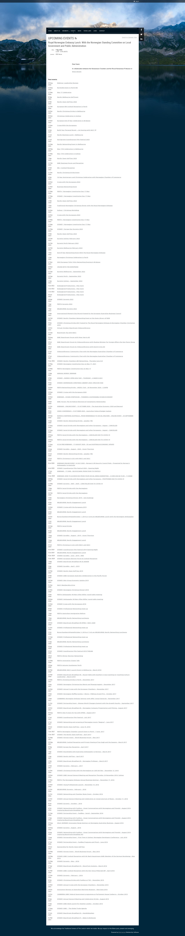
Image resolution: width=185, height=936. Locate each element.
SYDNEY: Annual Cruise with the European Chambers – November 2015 (82, 885)
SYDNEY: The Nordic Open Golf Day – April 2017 (74, 735)
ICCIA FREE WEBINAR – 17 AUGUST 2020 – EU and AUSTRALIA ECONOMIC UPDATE (85, 444)
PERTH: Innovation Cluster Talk (68, 661)
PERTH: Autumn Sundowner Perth (69, 665)
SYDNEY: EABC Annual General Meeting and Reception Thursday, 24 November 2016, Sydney (90, 775)
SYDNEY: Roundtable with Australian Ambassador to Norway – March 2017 (84, 752)
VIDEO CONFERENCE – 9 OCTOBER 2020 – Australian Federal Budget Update (84, 411)
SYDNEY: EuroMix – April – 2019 (68, 566)
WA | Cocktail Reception (66, 168)
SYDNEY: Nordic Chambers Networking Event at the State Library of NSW (83, 318)
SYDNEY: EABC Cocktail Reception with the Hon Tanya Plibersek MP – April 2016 (86, 871)
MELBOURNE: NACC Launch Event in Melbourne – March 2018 (79, 670)
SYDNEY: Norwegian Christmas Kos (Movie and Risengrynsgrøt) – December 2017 (86, 684)
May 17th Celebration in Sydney (69, 154)
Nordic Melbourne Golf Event (67, 97)
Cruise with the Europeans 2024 (68, 182)
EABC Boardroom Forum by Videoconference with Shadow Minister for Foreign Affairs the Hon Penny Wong (96, 342)
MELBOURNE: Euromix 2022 (67, 309)
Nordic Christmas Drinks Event (68, 173)
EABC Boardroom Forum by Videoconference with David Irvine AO (81, 347)
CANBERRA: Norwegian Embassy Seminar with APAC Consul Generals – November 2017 (88, 699)
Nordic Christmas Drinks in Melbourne (71, 111)
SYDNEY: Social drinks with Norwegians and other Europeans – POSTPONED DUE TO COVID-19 (90, 479)
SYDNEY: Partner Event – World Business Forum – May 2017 (78, 738)
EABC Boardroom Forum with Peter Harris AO (73, 337)
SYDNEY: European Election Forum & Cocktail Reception (77, 559)
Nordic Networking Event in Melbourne (71, 144)
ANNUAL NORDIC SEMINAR (66, 373)
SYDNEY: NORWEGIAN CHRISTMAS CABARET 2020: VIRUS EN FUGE (80, 383)
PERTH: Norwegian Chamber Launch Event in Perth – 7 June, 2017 (80, 732)
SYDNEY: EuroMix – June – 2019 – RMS (70, 556)
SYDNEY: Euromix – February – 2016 (70, 875)
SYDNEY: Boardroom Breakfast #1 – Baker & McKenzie (76, 918)
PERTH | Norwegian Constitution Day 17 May (73, 191)
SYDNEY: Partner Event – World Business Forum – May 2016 (78, 852)
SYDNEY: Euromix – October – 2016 (69, 804)
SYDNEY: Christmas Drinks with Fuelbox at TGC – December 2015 (80, 880)
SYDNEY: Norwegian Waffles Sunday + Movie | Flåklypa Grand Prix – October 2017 (86, 694)
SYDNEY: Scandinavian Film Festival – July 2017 (74, 717)
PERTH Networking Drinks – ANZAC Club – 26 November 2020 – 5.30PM (82, 388)
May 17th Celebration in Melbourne (70, 149)
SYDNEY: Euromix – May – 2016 (68, 861)
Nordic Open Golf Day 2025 (67, 158)
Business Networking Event (67, 187)
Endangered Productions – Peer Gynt (70, 286)
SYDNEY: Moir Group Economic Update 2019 (73, 580)
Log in (137, 1)
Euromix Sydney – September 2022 (69, 281)
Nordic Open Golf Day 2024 (67, 201)
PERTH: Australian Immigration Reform (71, 613)
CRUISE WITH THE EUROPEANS (67, 267)
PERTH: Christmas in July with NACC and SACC (73, 459)
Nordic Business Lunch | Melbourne (70, 135)
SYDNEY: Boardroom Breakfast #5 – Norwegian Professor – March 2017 (82, 761)
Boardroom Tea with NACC (66, 333)
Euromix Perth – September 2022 (69, 276)
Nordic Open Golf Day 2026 (67, 102)
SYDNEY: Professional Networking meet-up (72, 609)
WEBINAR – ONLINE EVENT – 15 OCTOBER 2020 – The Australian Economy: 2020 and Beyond (90, 406)
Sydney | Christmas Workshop (68, 210)
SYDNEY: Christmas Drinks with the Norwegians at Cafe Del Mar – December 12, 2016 (88, 771)
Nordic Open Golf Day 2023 (67, 234)
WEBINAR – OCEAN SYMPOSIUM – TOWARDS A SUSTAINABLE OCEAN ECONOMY (85, 397)
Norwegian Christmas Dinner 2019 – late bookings (75, 498)
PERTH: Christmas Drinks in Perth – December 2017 (75, 680)
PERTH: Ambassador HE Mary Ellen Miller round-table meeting (79, 595)
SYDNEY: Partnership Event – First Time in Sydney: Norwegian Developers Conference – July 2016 (92, 837)
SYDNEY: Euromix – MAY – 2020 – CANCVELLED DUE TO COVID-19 (80, 484)
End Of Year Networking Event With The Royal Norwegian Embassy (81, 253)
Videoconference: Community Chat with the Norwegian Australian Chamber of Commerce (90, 352)
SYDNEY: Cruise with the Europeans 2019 (72, 507)
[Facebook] (141, 30)
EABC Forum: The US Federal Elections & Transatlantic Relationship (81, 402)
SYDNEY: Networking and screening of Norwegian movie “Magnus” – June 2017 (85, 722)
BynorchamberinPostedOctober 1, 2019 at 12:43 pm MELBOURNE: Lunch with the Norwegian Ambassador (95, 517)
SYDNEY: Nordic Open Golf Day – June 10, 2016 (73, 727)
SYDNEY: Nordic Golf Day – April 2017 (70, 756)
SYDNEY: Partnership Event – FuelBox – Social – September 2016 (80, 813)
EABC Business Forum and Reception (70, 163)
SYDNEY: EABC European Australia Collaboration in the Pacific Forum (82, 576)
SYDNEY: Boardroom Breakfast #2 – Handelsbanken (75, 913)
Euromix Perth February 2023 (68, 243)
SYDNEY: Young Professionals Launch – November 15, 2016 (78, 785)
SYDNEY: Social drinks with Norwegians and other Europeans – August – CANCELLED (87, 426)
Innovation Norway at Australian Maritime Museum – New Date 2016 (82, 890)
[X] (141, 34)
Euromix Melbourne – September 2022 (71, 272)
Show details (76, 72)
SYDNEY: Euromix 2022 (65, 299)
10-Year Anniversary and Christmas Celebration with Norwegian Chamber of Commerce (89, 177)
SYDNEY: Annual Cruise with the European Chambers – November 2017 (82, 689)
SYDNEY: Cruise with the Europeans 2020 (72, 392)
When (53, 50)
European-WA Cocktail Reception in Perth (72, 107)
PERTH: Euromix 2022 (64, 304)
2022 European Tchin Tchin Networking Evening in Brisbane (78, 262)
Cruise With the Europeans (67, 125)
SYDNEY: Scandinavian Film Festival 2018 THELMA (75, 651)
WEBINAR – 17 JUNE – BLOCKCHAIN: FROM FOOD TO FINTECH (78, 471)
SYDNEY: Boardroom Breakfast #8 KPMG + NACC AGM (76, 623)
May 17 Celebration (64, 92)
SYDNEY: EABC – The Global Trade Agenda (72, 908)
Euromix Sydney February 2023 (68, 239)
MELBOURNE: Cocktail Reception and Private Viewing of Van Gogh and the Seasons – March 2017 (92, 742)
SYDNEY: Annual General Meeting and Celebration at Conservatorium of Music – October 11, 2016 (92, 799)
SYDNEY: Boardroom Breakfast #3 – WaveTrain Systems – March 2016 (82, 866)
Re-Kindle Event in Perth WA (67, 88)
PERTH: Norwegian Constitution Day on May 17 (74, 369)
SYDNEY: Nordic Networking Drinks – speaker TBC (75, 421)
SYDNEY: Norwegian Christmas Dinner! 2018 (73, 590)
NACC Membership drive (66, 585)
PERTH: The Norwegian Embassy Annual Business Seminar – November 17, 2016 (85, 780)
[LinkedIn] (141, 39)
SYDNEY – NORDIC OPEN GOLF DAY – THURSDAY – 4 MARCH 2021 (80, 378)
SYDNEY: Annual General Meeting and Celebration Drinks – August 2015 (83, 899)
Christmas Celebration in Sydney (69, 116)
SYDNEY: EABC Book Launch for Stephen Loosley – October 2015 (80, 904)
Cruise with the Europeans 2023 (68, 215)
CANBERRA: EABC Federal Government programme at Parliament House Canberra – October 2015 (92, 894)
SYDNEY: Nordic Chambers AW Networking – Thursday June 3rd (80, 361)
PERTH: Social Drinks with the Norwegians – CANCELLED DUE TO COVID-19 (83, 435)
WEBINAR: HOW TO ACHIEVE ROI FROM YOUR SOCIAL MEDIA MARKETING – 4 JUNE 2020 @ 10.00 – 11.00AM (94, 476)
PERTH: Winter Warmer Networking (70, 656)
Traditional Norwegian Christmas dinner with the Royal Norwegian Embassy (85, 206)
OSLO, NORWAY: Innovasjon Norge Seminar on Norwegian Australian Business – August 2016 (90, 823)
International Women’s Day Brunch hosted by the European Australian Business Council (89, 314)
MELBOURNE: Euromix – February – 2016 (71, 789)
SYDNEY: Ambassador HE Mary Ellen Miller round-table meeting (80, 599)
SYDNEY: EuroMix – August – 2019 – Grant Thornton (75, 535)
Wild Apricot (122, 932)
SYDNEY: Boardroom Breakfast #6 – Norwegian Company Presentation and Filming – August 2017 (92, 708)
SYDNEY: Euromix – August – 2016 (69, 828)
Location (52, 54)
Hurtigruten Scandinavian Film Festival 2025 (73, 140)
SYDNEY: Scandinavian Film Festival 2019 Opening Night (77, 550)
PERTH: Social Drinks (64, 526)
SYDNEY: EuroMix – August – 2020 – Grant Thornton (75, 449)
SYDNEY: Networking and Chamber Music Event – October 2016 (80, 794)
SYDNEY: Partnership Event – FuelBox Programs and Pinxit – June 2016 (82, 842)
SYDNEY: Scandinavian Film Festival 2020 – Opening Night (78, 468)
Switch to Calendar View (129, 37)
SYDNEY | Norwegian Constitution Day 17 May (73, 196)
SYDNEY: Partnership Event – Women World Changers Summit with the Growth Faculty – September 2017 (95, 703)
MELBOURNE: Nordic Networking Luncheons (73, 618)
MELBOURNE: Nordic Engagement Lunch (71, 502)
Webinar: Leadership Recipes (67, 83)
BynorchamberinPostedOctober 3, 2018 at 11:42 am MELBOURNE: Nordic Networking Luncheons (92, 632)
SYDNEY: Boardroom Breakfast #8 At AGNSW (73, 562)
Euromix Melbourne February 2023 (69, 248)
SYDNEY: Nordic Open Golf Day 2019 (70, 571)
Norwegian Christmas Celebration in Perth (72, 257)
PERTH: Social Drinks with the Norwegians (72, 488)
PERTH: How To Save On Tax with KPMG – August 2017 (76, 713)
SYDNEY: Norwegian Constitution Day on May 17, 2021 (76, 364)
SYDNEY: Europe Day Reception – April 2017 (72, 747)
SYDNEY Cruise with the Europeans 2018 (71, 604)
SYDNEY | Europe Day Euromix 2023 (70, 229)
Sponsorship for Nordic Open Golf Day (71, 847)
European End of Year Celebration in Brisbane (73, 121)
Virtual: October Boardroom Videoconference (73, 328)
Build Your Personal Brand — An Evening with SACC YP (76, 130)
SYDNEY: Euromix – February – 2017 (70, 766)
